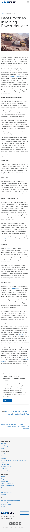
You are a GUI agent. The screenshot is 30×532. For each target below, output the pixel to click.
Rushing (20, 414)
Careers (3, 448)
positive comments (6, 304)
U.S (19, 59)
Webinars (3, 494)
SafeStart (3, 454)
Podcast (3, 490)
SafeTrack (3, 456)
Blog (2, 13)
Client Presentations (6, 483)
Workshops (4, 469)
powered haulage (15, 76)
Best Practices (8, 411)
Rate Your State (5, 464)
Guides (3, 488)
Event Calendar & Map (7, 485)
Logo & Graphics (5, 446)
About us (3, 443)
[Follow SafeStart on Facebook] (19, 524)
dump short (4, 239)
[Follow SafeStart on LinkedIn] (16, 524)
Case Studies (4, 481)
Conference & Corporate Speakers (10, 500)
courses (9, 248)
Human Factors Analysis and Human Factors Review (13, 461)
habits (15, 193)
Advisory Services (6, 466)
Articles (3, 476)
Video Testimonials (6, 492)
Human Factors (25, 411)
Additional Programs (6, 471)
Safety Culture (25, 414)
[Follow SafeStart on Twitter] (10, 524)
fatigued (21, 334)
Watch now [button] (7, 401)
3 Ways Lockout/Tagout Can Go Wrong (12, 424)
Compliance (14, 411)
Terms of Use (13, 527)
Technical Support (6, 504)
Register (3, 507)
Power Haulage (14, 414)
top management (15, 288)
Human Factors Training (7, 413)
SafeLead (3, 458)
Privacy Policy (21, 527)
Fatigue (19, 411)
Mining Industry (21, 413)
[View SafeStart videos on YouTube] (13, 524)
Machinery (15, 413)
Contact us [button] (24, 513)
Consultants (4, 502)
